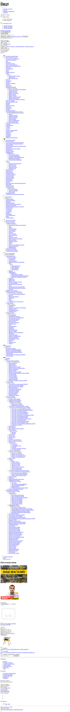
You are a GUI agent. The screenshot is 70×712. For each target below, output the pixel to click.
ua (9, 31)
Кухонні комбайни (13, 330)
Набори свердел (15, 461)
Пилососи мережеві (13, 337)
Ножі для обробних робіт (12, 101)
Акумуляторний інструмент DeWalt (17, 517)
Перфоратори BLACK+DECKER (16, 262)
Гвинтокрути (9, 147)
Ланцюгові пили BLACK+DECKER (17, 307)
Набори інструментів (11, 87)
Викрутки (8, 67)
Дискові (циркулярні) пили (15, 163)
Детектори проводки (11, 174)
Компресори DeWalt (13, 392)
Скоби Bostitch (9, 353)
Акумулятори (12, 259)
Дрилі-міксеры (9, 172)
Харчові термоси (10, 217)
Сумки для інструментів (11, 130)
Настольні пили (12, 166)
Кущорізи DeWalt (13, 394)
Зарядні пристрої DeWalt (14, 531)
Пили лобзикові (15, 267)
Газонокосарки (12, 305)
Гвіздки (10, 227)
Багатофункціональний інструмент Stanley (16, 146)
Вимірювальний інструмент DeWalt (17, 523)
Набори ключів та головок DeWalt (17, 368)
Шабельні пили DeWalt (16, 498)
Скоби (10, 243)
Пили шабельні (15, 268)
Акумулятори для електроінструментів (15, 194)
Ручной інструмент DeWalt (12, 360)
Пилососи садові (13, 309)
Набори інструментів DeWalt (15, 534)
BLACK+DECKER (7, 675)
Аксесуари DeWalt (10, 396)
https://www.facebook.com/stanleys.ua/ (9, 652)
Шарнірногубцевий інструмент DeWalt (18, 380)
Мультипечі (11, 333)
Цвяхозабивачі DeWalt (14, 549)
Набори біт (11, 297)
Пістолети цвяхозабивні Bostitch (13, 351)
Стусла (7, 129)
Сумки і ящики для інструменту (16, 301)
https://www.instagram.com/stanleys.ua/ (26, 652)
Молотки (8, 84)
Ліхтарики (8, 201)
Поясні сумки (12, 458)
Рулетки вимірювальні (14, 120)
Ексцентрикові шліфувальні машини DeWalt (21, 508)
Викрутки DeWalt (13, 363)
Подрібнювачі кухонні (14, 338)
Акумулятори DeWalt (14, 513)
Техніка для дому (10, 312)
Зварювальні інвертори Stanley (13, 148)
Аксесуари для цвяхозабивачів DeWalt (20, 421)
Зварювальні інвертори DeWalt (16, 532)
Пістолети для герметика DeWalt (16, 537)
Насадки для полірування (15, 439)
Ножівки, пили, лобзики (11, 290)
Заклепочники (9, 68)
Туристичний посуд (10, 215)
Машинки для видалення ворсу (16, 332)
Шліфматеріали (12, 247)
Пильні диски (12, 442)
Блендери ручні (12, 321)
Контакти (5, 12)
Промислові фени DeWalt (15, 542)
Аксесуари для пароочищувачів (16, 317)
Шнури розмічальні (13, 121)
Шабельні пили (12, 168)
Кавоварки (11, 327)
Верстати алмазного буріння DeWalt (17, 522)
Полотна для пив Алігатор (17, 454)
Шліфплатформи (15, 486)
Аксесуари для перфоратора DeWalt (19, 416)
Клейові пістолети (10, 72)
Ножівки (8, 103)
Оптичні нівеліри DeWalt (14, 535)
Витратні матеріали (10, 222)
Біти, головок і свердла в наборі (16, 428)
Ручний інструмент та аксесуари (13, 291)
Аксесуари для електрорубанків (18, 411)
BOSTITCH (6, 677)
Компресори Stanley (10, 200)
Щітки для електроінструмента (16, 489)
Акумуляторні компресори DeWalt (17, 514)
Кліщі (7, 71)
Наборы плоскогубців (14, 98)
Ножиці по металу (10, 105)
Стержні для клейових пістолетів (16, 244)
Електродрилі (9, 171)
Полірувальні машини (14, 154)
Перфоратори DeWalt (14, 538)
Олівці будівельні (13, 117)
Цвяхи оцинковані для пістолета (16, 479)
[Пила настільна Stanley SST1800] (8, 621)
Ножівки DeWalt (12, 370)
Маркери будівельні (13, 116)
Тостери (11, 343)
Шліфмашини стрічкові (16, 274)
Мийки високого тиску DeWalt (16, 386)
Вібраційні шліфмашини (14, 158)
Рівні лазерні (12, 191)
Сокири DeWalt (12, 374)
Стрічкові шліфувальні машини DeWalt (20, 511)
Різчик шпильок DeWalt (14, 543)
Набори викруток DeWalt (15, 367)
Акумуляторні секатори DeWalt (16, 385)
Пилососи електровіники (15, 336)
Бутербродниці (12, 323)
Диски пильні (12, 231)
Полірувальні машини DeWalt (18, 507)
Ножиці (8, 104)
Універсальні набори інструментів (17, 99)
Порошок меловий (13, 241)
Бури (10, 226)
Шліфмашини (12, 272)
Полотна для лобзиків (16, 453)
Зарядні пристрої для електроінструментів (16, 183)
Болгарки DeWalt (13, 519)
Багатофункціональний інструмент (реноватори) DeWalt (22, 518)
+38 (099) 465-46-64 (7, 27)
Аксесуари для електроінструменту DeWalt (19, 406)
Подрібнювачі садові (13, 310)
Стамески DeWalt (13, 375)
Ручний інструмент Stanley (9, 673)
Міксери (11, 236)
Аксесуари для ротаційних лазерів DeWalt (21, 418)
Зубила (7, 69)
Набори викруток (13, 92)
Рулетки (11, 300)
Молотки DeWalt (13, 365)
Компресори (11, 279)
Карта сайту (6, 667)
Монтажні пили (12, 164)
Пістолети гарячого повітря (15, 281)
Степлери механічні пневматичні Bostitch (15, 354)
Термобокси (9, 211)
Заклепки (11, 232)
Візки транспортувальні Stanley (13, 66)
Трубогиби (8, 134)
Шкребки (8, 136)
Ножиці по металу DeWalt (15, 371)
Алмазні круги (12, 426)
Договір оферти (7, 665)
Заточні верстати (10, 178)
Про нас (5, 10)
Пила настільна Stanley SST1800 (8, 623)
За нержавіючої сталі (16, 445)
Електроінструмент (10, 256)
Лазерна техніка (9, 187)
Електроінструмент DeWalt (12, 490)
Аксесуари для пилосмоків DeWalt (19, 417)
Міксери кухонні (13, 331)
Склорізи (8, 124)
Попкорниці (11, 339)
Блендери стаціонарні (14, 322)
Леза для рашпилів (13, 235)
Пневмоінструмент (10, 193)
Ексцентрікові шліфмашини (15, 159)
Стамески (8, 127)
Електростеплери (10, 177)
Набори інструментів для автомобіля (17, 89)
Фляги (7, 216)
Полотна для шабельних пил (18, 457)
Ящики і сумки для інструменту (18, 475)
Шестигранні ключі (13, 78)
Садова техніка (9, 302)
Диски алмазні (12, 230)
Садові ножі (9, 209)
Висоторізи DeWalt (13, 388)
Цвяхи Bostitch (9, 355)
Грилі (10, 325)
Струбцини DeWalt (13, 378)
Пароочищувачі (12, 315)
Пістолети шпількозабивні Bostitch (14, 352)
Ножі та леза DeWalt (13, 369)
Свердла (11, 242)
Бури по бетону (12, 429)
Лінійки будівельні (13, 115)
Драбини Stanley (10, 199)
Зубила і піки (12, 436)
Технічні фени (9, 180)
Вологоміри (9, 184)
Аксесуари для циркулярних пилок (19, 422)
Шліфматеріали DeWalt (14, 480)
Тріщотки (8, 132)
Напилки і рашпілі (10, 100)
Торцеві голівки (9, 131)
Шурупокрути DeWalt (14, 553)
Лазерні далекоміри (13, 190)
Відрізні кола (12, 434)
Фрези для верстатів (13, 246)
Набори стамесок (13, 95)
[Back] (6, 88)
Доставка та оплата (7, 9)
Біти (7, 61)
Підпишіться (16, 655)
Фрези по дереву (12, 476)
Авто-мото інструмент (11, 60)
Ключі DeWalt (12, 364)
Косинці (11, 114)
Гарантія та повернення (8, 11)
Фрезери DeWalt (12, 548)
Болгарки (11, 278)
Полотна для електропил (14, 450)
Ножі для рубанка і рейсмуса (15, 441)
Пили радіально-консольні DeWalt (19, 497)
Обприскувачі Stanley (11, 205)
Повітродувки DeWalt (14, 395)
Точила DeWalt (12, 547)
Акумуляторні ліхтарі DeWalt (15, 516)
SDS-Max (13, 432)
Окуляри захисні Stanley (11, 249)
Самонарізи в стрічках (16, 424)
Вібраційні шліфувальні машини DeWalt (20, 512)
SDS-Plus (13, 433)
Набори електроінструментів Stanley (14, 143)
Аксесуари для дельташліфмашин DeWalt (21, 408)
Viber (6, 704)
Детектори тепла (10, 185)
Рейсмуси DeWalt (13, 545)
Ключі (7, 73)
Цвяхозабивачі (12, 258)
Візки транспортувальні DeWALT (19, 473)
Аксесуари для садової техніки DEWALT (18, 384)
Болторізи (8, 62)
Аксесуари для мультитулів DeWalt (19, 413)
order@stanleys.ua (5, 690)
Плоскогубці (9, 108)
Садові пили (9, 210)
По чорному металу (16, 449)
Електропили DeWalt (14, 391)
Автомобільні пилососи (14, 316)
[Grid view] (1, 605)
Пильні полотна (12, 240)
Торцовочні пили (13, 167)
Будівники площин (13, 189)
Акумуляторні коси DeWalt (15, 389)
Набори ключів (12, 94)
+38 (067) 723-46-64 (7, 25)
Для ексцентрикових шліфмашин (19, 484)
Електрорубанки (10, 175)
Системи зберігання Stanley (12, 122)
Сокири (8, 126)
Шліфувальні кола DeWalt (17, 405)
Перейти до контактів (6, 30)
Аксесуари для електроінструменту (17, 294)
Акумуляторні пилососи (14, 318)
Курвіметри (8, 81)
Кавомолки (11, 328)
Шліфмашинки (9, 152)
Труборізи (8, 135)
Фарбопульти (12, 280)
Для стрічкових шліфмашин (17, 485)
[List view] (2, 605)
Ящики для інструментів (12, 137)
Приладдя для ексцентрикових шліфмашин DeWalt (23, 423)
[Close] (1, 1)
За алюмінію (14, 444)
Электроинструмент (8, 556)
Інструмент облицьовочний (12, 58)
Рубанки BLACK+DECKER (15, 284)
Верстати (11, 295)
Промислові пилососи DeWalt (16, 540)
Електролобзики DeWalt (14, 527)
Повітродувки (9, 207)
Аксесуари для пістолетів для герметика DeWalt (22, 415)
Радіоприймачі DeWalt (14, 544)
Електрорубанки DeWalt (14, 529)
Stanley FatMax (9, 145)
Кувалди (8, 79)
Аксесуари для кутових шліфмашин (19, 412)
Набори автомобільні (14, 296)
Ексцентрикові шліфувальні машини (20, 275)
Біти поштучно (12, 427)
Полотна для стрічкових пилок (18, 455)
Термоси (8, 212)
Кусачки (8, 82)
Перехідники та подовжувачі (15, 238)
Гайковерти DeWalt (13, 524)
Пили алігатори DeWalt (16, 500)
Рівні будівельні (12, 119)
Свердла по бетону (15, 463)
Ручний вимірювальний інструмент (14, 111)
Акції (4, 668)
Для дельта (13, 482)
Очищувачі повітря (13, 334)
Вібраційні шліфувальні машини (19, 277)
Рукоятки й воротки (10, 110)
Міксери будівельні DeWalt (15, 533)
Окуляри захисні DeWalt (14, 399)
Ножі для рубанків (13, 237)
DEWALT (5, 678)
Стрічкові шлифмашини (14, 156)
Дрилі (10, 285)
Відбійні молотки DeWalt (14, 521)
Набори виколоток (13, 90)
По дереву (13, 447)
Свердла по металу (15, 465)
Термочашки (9, 214)
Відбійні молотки (10, 173)
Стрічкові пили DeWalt (16, 502)
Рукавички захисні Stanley (12, 251)
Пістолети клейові (13, 283)
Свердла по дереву (15, 464)
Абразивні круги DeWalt (14, 401)
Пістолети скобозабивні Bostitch (13, 349)
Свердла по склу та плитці (17, 466)
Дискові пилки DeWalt (16, 503)
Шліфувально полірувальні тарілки (19, 487)
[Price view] (3, 605)
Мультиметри (9, 179)
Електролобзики (10, 169)
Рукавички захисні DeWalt (15, 400)
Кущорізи (11, 306)
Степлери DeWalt (13, 376)
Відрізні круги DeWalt (16, 404)
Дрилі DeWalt (12, 526)
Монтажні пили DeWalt (16, 501)
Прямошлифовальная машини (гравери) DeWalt (22, 510)
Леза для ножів (12, 233)
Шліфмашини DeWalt (14, 505)
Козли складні (12, 437)
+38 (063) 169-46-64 (7, 28)
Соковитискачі (12, 342)
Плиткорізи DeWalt (13, 539)
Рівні (10, 299)
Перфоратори (9, 150)
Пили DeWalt (12, 492)
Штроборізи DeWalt (13, 550)
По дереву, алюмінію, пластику (18, 448)
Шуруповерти (12, 551)
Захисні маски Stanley (11, 248)
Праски (10, 341)
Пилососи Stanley (10, 151)
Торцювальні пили (15, 265)
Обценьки (8, 106)
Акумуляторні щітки (13, 320)
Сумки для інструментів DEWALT (19, 474)
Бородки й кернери (10, 63)
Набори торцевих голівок (15, 97)
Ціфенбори (11, 478)
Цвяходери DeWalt (13, 379)
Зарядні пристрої (13, 261)
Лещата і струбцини (10, 83)
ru (1, 31)
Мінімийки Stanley (10, 203)
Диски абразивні (13, 228)
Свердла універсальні (16, 468)
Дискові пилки (14, 269)
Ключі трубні (12, 77)
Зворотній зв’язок (7, 666)
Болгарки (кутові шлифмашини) (16, 157)
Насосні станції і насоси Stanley (13, 204)
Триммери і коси (12, 311)
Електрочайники (13, 326)
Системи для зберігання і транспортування (19, 470)
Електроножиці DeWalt (14, 528)
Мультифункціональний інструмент (17, 288)
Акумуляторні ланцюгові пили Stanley (15, 142)
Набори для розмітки (14, 93)
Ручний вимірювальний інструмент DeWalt (19, 373)
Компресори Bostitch (11, 348)
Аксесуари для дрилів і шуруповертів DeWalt (22, 410)
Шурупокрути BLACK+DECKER (17, 286)
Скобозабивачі (9, 125)
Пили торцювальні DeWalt (17, 496)
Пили (7, 161)
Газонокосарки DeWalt (14, 390)
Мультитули (9, 85)
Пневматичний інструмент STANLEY (15, 206)
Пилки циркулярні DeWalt (17, 495)
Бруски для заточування (11, 64)
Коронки (11, 438)
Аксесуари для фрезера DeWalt (18, 420)
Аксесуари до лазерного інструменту (17, 225)
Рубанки (8, 109)
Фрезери (8, 182)
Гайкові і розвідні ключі (14, 76)
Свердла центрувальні (16, 469)
